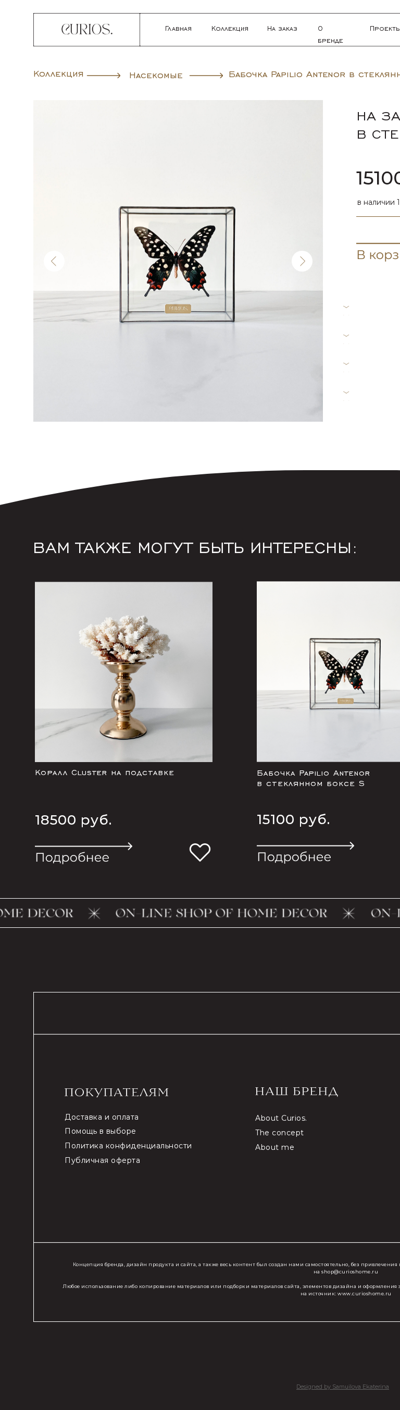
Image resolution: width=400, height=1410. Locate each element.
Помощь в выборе (100, 1131)
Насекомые (156, 74)
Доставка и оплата (102, 1117)
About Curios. (281, 1118)
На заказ (282, 28)
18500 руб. (73, 820)
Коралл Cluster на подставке (104, 771)
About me (274, 1147)
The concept (279, 1132)
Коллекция (229, 28)
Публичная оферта (102, 1160)
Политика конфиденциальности (128, 1145)
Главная (178, 28)
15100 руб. (293, 819)
